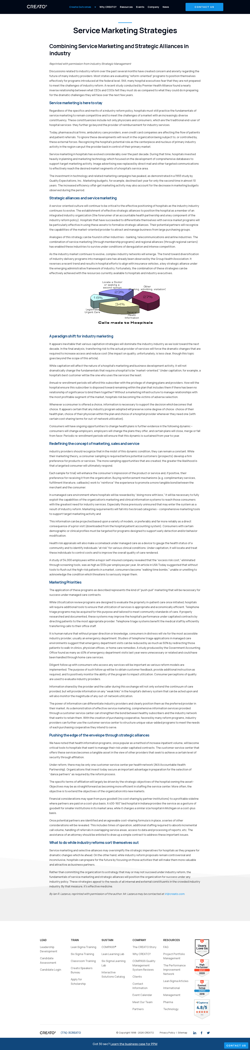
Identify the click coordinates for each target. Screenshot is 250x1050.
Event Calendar (142, 995)
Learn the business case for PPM (134, 1044)
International (171, 988)
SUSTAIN (107, 940)
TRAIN (75, 940)
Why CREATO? (107, 6)
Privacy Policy (167, 1032)
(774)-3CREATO (71, 1033)
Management (171, 995)
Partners (138, 1009)
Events (140, 6)
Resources (126, 6)
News (166, 6)
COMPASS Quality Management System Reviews (143, 965)
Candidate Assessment (48, 960)
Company (153, 6)
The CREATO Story (144, 947)
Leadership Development (48, 949)
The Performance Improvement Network (175, 970)
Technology (171, 1009)
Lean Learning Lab (113, 954)
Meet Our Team (142, 1002)
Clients (137, 976)
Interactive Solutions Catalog (113, 974)
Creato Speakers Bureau (82, 970)
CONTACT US (204, 6)
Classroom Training (83, 961)
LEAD (43, 940)
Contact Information (139, 986)
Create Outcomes (80, 6)
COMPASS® (109, 947)
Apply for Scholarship (78, 981)
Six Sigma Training (82, 954)
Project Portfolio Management (174, 956)
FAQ (165, 947)
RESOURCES (171, 940)
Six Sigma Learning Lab (114, 963)
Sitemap (182, 1032)
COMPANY (139, 940)
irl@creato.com (174, 894)
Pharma (168, 1002)
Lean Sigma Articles (175, 981)
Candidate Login (50, 969)
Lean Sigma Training (83, 947)
